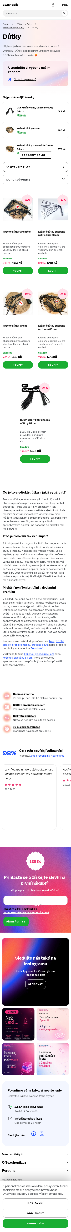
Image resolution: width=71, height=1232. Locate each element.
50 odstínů (47, 648)
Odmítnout (34, 1213)
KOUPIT (17, 269)
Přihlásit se (16, 921)
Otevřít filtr (20, 166)
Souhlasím (34, 1223)
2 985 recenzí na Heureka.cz (47, 755)
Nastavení (34, 1202)
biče (51, 641)
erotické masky (21, 644)
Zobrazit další (32, 154)
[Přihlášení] (43, 5)
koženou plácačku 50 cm (39, 653)
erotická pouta (40, 644)
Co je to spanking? (25, 79)
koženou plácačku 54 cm (18, 657)
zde (60, 1193)
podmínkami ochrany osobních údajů (26, 911)
